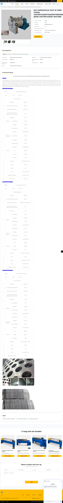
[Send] (60, 502)
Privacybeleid (3, 501)
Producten (28, 494)
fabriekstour (40, 494)
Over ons (33, 494)
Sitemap (7, 501)
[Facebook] (62, 252)
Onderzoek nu (38, 36)
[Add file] (44, 502)
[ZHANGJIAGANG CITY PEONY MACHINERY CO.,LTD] (5, 4)
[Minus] (60, 481)
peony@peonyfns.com (37, 498)
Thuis (23, 494)
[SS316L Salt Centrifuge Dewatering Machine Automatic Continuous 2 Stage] (16, 24)
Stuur (31, 482)
